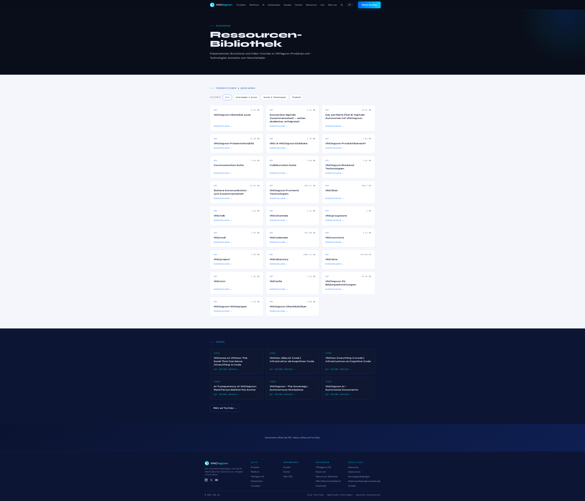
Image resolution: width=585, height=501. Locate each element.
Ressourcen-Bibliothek (327, 476)
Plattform (254, 4)
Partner (298, 4)
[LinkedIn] (206, 480)
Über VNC (288, 476)
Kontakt (352, 486)
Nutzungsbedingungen (359, 476)
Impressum (353, 467)
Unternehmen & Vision (246, 97)
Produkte (241, 4)
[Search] (341, 5)
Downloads (321, 486)
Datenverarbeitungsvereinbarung (364, 481)
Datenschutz (354, 472)
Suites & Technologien (275, 97)
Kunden (287, 4)
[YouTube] (216, 480)
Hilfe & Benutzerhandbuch (328, 481)
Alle (227, 97)
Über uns (332, 4)
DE (350, 5)
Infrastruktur (274, 4)
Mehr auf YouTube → (225, 408)
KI (263, 4)
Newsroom (311, 4)
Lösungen (255, 486)
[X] (211, 480)
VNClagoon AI (257, 476)
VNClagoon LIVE (323, 467)
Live (322, 4)
